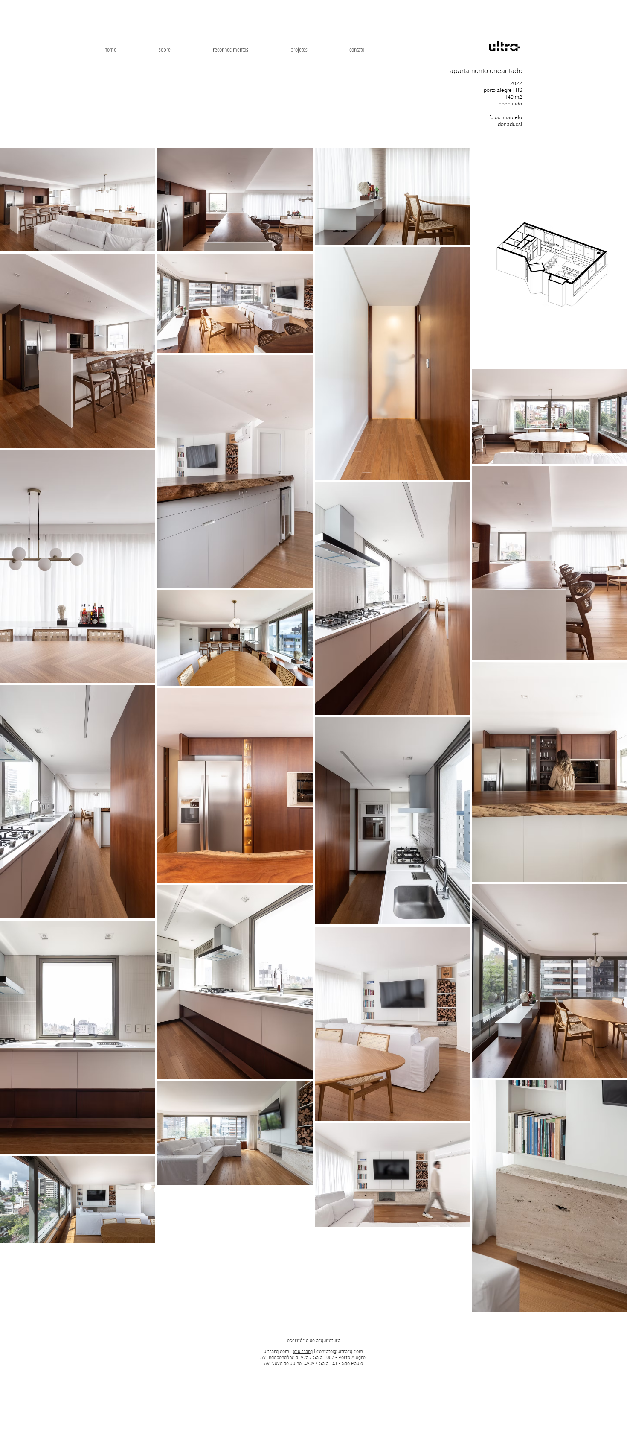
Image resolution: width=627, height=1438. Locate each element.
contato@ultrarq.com (339, 1352)
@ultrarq (303, 1352)
